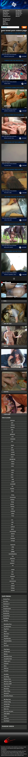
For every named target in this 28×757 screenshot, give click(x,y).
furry (14, 515)
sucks (13, 452)
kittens (13, 425)
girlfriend (13, 434)
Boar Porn (5, 24)
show (13, 536)
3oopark (5, 670)
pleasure (13, 558)
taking (5, 247)
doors (7, 192)
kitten (13, 463)
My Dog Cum (6, 699)
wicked (5, 83)
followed (6, 138)
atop (7, 165)
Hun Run (5, 645)
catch (10, 192)
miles (15, 274)
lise (13, 556)
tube (13, 508)
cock (13, 456)
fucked (13, 488)
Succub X (5, 693)
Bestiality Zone (7, 656)
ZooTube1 (5, 721)
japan (13, 470)
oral (13, 436)
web (14, 479)
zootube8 (13, 484)
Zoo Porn (5, 12)
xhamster (13, 439)
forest (9, 83)
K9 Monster (6, 651)
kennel (13, 590)
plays (13, 513)
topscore (13, 544)
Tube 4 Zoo (6, 686)
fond (14, 110)
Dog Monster (6, 638)
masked (14, 511)
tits (14, 486)
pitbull (13, 585)
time (13, 429)
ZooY (4, 643)
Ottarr (4, 21)
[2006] (13, 551)
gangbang (14, 459)
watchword (6, 56)
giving (10, 56)
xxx (13, 519)
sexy (13, 466)
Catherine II (6, 13)
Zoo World (5, 706)
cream (13, 569)
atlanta (13, 533)
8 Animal (5, 663)
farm (13, 574)
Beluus (5, 654)
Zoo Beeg (5, 676)
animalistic (10, 110)
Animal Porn (6, 10)
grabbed (6, 110)
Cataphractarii (6, 16)
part (13, 422)
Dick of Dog (6, 691)
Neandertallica (7, 640)
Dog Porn (5, 23)
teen (13, 474)
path (8, 247)
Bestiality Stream (7, 695)
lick (14, 571)
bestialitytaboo (14, 554)
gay (14, 522)
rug (5, 165)
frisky (13, 495)
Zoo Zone (5, 14)
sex (13, 524)
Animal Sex (19, 12)
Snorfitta (5, 674)
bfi (13, 432)
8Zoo (4, 666)
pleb (13, 56)
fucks (13, 449)
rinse (8, 220)
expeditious (10, 274)
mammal (13, 576)
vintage (13, 540)
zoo (13, 441)
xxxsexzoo (13, 497)
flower (13, 560)
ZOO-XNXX (6, 713)
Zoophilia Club (7, 658)
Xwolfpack (18, 14)
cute (13, 472)
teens (13, 461)
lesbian (13, 499)
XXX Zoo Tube (6, 681)
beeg (13, 502)
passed (9, 138)
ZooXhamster (6, 20)
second (13, 427)
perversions (14, 581)
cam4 (13, 481)
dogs (13, 491)
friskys (13, 588)
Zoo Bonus (19, 10)
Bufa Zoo (5, 709)
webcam (13, 420)
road (13, 138)
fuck (13, 477)
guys (13, 529)
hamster (14, 538)
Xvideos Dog (6, 701)
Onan (4, 716)
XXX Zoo (5, 668)
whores (13, 454)
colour (5, 220)
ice (13, 565)
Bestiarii (5, 636)
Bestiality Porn (7, 18)
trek (5, 192)
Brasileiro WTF (7, 683)
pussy (13, 504)
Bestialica (5, 688)
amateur (13, 563)
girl (13, 447)
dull (10, 220)
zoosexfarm (14, 531)
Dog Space (6, 649)
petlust (13, 526)
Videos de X (6, 661)
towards (11, 247)
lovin (13, 583)
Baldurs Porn (6, 679)
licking (14, 506)
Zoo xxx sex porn (7, 711)
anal (13, 549)
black (13, 445)
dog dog (18, 6)
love (13, 578)
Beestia (18, 16)
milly (14, 547)
